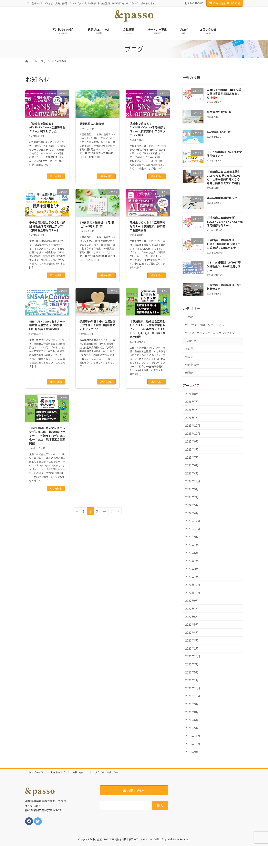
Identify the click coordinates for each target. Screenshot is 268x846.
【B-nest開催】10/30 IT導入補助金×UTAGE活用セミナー (224, 266)
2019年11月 (192, 736)
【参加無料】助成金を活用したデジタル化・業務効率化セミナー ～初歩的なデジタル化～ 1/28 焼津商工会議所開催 (47, 435)
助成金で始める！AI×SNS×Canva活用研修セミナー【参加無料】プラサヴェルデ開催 (148, 129)
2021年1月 (192, 680)
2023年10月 (192, 529)
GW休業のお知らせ (219, 132)
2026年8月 (192, 394)
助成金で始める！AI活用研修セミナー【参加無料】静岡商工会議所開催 (147, 226)
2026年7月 (192, 401)
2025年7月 (192, 457)
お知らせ (190, 341)
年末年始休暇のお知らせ (222, 198)
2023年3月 (192, 569)
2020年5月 (192, 728)
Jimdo (189, 317)
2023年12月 (192, 521)
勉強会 (189, 372)
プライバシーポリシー (106, 772)
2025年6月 (192, 465)
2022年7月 (192, 609)
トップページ (36, 772)
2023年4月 (192, 561)
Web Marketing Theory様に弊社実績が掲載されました (224, 93)
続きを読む (56, 176)
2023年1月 (192, 577)
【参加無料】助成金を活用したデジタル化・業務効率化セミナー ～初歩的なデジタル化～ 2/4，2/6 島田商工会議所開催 (147, 329)
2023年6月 (192, 553)
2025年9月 (192, 441)
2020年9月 (192, 704)
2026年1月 (192, 417)
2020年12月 (192, 688)
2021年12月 (192, 656)
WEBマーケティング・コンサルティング (210, 333)
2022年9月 (192, 600)
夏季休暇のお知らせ (91, 123)
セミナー (190, 357)
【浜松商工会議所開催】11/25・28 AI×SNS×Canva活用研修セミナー (225, 221)
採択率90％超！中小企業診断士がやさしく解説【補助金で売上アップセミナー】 (97, 325)
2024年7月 (192, 497)
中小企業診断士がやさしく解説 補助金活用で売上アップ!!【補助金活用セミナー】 (47, 226)
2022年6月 (192, 616)
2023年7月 (192, 545)
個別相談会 (192, 364)
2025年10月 (192, 433)
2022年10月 (192, 593)
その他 (189, 349)
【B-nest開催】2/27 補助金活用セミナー (224, 154)
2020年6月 (192, 720)
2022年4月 (192, 632)
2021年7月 (192, 664)
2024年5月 (192, 505)
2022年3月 (192, 640)
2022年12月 (192, 585)
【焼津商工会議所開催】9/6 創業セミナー (224, 287)
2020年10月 (192, 696)
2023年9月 (192, 537)
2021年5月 (192, 672)
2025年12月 (192, 425)
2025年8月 (192, 449)
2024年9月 (192, 489)
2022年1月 (192, 648)
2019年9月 (192, 752)
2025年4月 (192, 473)
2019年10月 (192, 744)
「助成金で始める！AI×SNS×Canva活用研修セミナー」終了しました (47, 127)
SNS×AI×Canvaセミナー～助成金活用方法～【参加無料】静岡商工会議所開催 (47, 325)
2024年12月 (192, 481)
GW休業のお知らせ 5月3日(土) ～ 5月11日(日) (97, 224)
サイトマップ (58, 772)
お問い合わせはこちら (226, 3)
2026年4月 (192, 410)
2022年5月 (192, 624)
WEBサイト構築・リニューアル (204, 325)
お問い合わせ (80, 772)
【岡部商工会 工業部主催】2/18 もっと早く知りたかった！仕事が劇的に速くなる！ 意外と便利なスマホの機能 (224, 177)
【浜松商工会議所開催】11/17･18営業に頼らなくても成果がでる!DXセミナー (224, 244)
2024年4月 (192, 513)
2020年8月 (192, 712)
